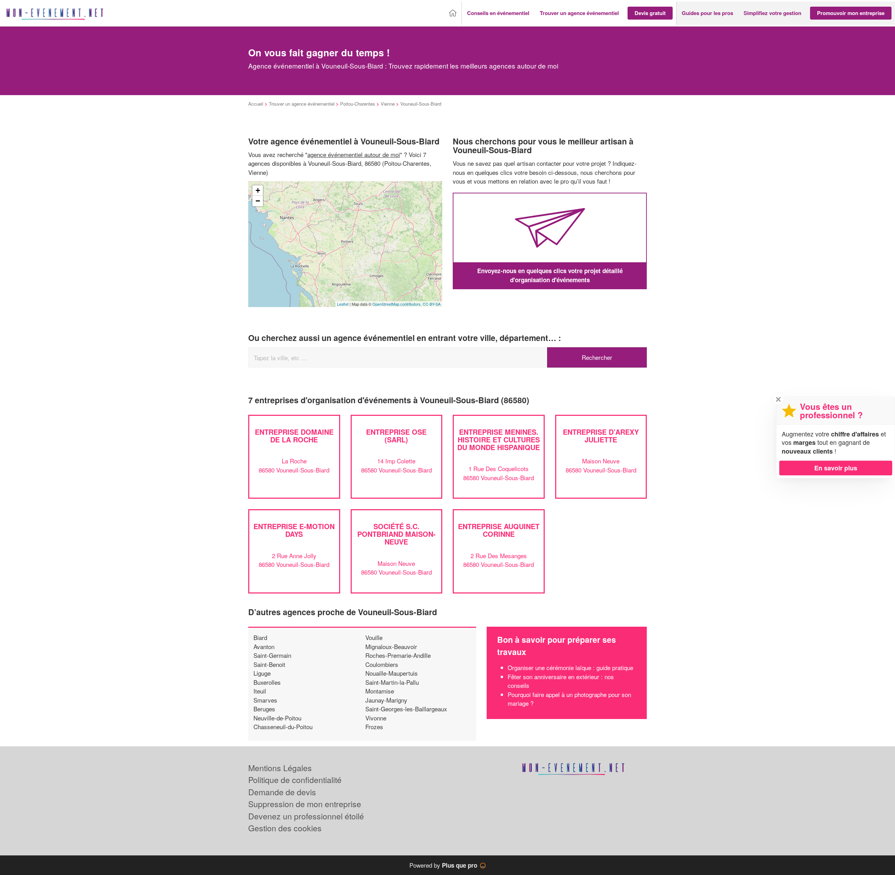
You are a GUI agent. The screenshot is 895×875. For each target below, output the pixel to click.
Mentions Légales (280, 768)
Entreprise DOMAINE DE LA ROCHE (294, 435)
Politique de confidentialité (295, 779)
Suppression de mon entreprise (304, 804)
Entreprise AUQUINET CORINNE (498, 530)
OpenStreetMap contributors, (397, 304)
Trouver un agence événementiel (302, 103)
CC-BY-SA (432, 304)
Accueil (255, 103)
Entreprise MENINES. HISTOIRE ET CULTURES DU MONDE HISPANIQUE (498, 439)
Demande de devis (282, 792)
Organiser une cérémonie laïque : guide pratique (570, 667)
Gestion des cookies (285, 828)
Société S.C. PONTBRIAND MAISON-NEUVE (396, 534)
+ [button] (258, 190)
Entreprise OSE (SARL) (396, 435)
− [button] (258, 201)
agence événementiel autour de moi (353, 154)
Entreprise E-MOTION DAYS (294, 530)
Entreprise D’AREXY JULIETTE (601, 435)
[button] (498, 13)
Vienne (388, 103)
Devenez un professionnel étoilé (306, 816)
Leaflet (343, 304)
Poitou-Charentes (357, 103)
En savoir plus (835, 467)
